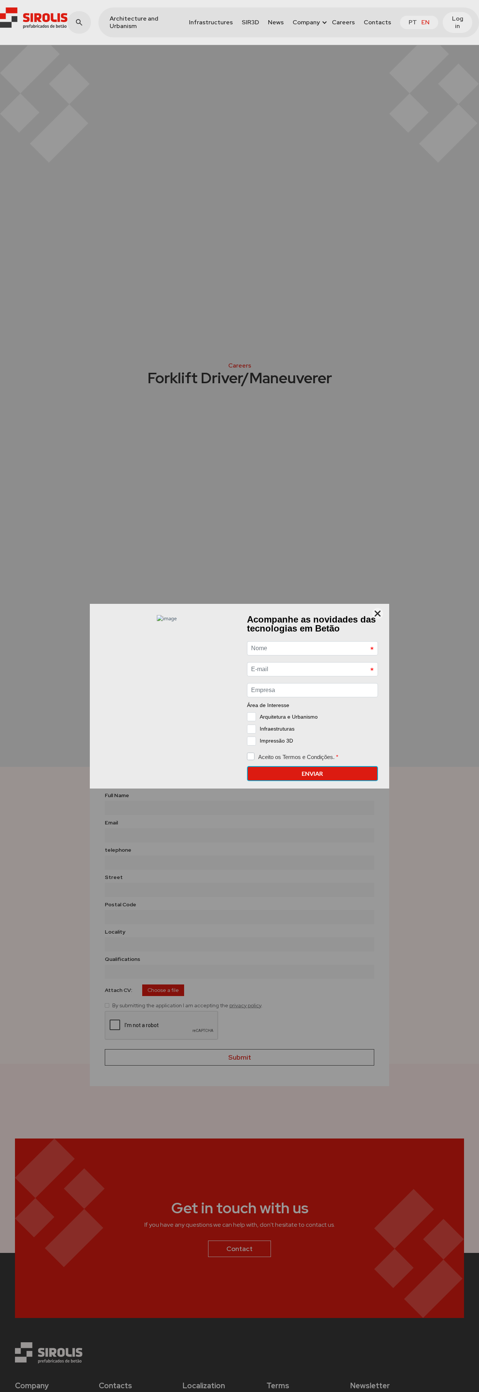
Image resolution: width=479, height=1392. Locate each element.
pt (413, 22)
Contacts (377, 22)
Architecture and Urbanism (134, 22)
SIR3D (250, 22)
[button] (307, 22)
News (276, 22)
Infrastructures (211, 22)
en (425, 22)
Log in (457, 22)
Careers (343, 22)
